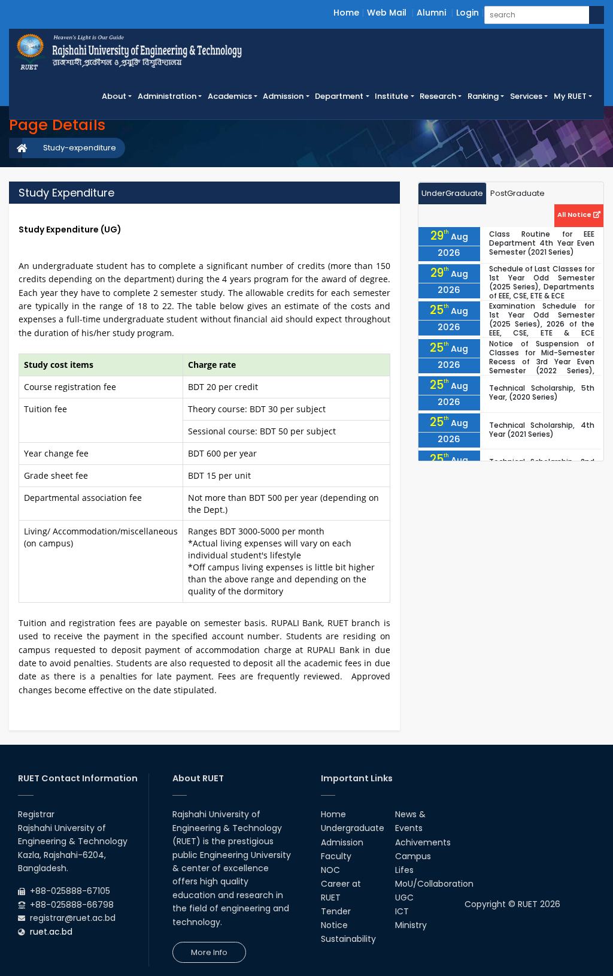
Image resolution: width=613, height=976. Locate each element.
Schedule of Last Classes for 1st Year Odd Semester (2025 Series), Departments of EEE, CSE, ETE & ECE (541, 282)
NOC (330, 870)
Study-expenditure (79, 147)
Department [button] (339, 96)
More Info (209, 952)
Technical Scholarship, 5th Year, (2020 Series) (541, 392)
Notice (334, 925)
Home (346, 13)
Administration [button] (167, 96)
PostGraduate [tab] (517, 193)
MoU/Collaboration (434, 884)
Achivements (423, 842)
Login (467, 13)
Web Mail (386, 13)
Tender (336, 911)
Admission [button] (283, 96)
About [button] (114, 96)
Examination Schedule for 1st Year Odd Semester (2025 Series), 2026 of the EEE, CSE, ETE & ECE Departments (541, 323)
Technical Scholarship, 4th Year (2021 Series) (541, 430)
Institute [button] (391, 96)
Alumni (431, 13)
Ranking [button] (483, 96)
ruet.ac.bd (51, 932)
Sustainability (348, 939)
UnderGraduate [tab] (452, 193)
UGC (404, 898)
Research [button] (438, 96)
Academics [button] (230, 96)
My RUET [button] (570, 96)
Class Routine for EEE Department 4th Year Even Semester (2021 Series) (541, 242)
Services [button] (526, 96)
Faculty (336, 856)
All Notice (575, 214)
